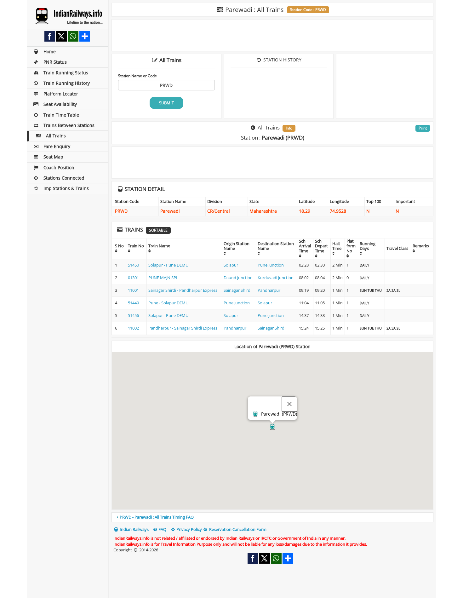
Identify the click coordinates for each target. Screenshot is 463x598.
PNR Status (55, 62)
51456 (133, 315)
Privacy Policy (188, 529)
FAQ (161, 529)
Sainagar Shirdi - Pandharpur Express (182, 290)
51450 (133, 265)
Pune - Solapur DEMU (168, 303)
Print (423, 128)
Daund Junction (238, 277)
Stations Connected (63, 178)
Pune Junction (271, 265)
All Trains (56, 136)
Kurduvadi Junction (276, 277)
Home (49, 52)
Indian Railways (134, 529)
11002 (133, 328)
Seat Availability (60, 104)
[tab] (272, 517)
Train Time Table (61, 115)
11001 (133, 290)
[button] (272, 427)
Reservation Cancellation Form (237, 529)
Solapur (231, 265)
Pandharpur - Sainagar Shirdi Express (182, 328)
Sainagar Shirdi (237, 290)
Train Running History (66, 83)
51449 (133, 303)
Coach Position (58, 167)
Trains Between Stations (68, 125)
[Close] (289, 404)
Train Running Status (65, 73)
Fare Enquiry (56, 146)
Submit (166, 103)
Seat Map (53, 157)
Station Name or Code (137, 75)
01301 (133, 277)
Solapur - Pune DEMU (168, 265)
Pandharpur (269, 290)
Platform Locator (60, 94)
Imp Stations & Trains (66, 188)
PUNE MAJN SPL (163, 277)
